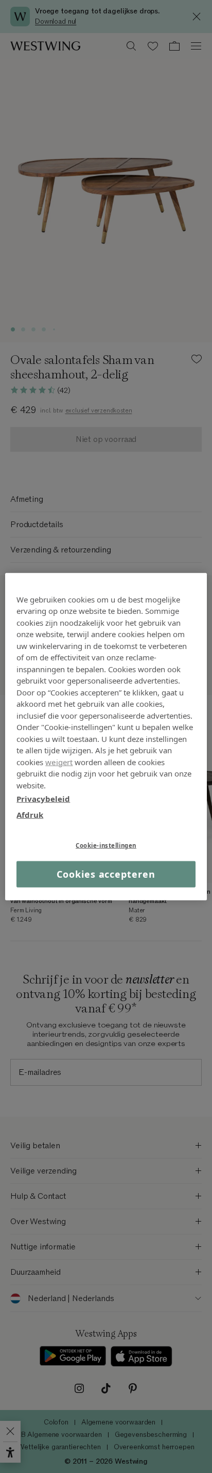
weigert (59, 761)
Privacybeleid (43, 799)
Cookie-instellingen (106, 845)
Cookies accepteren (106, 874)
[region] (105, 736)
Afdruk (29, 814)
